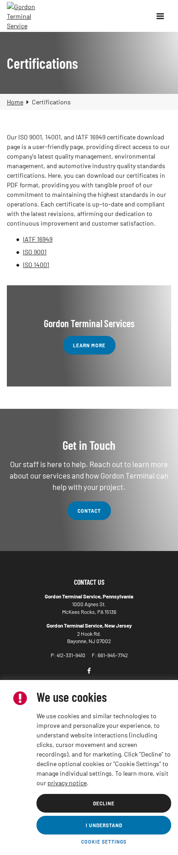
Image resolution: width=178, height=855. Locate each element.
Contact (89, 511)
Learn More (89, 345)
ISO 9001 (35, 252)
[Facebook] (89, 670)
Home (15, 102)
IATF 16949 (37, 239)
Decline (104, 803)
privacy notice (67, 783)
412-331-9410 (71, 655)
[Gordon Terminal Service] (23, 16)
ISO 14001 (36, 264)
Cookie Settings (103, 842)
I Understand (104, 825)
